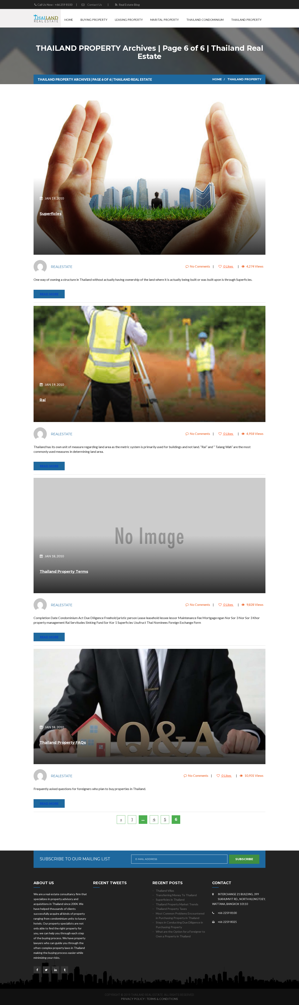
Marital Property (164, 19)
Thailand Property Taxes (171, 908)
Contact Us (94, 4)
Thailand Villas (165, 890)
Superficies (50, 214)
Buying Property (94, 19)
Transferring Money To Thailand (176, 895)
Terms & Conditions (162, 999)
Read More (49, 294)
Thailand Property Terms (64, 571)
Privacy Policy (133, 999)
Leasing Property (129, 19)
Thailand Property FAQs (63, 742)
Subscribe (244, 859)
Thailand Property (246, 19)
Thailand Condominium (205, 19)
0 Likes (228, 266)
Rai (43, 400)
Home (68, 19)
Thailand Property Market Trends (177, 904)
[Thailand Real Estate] (46, 18)
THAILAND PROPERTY (244, 79)
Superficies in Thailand (170, 899)
